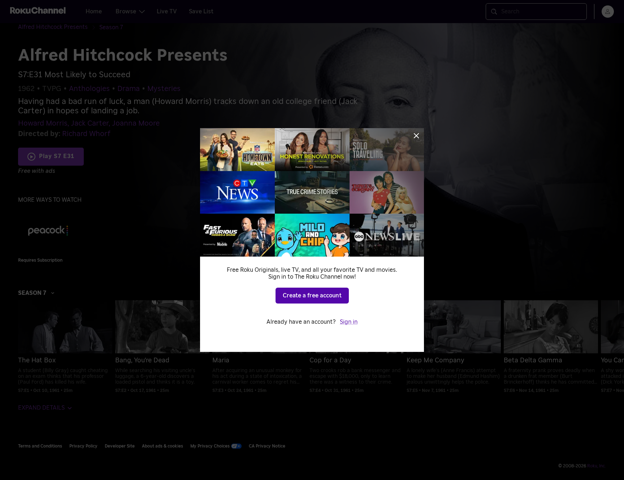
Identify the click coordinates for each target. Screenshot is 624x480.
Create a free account (312, 295)
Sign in (349, 322)
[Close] (416, 135)
